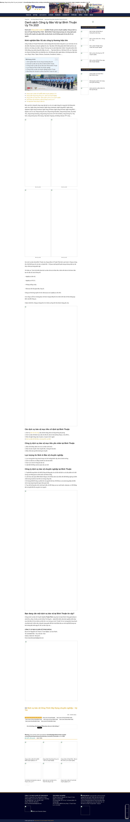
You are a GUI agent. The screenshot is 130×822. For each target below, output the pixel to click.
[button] (103, 15)
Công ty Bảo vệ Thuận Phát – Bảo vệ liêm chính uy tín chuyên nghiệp (43, 97)
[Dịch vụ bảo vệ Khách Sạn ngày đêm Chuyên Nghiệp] (84, 63)
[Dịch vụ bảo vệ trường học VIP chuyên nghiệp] (84, 56)
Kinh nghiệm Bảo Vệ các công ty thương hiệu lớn (40, 62)
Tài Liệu (86, 15)
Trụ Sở (127, 808)
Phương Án (57, 15)
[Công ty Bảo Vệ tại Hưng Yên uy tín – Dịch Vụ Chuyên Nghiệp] (51, 749)
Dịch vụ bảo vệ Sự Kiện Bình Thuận (33, 721)
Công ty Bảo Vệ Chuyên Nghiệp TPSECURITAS (44, 820)
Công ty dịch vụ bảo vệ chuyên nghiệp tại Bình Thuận (41, 69)
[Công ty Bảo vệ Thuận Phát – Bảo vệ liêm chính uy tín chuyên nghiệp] (69, 749)
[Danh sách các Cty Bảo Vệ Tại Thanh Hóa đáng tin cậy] (51, 771)
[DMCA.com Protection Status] (38, 811)
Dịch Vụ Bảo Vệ (42, 15)
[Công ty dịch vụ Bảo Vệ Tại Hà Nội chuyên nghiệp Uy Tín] (69, 771)
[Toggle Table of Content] (55, 59)
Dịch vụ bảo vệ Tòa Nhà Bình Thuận (48, 721)
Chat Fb (127, 816)
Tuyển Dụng (74, 15)
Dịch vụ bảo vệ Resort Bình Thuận (66, 719)
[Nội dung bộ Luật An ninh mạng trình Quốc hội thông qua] (84, 84)
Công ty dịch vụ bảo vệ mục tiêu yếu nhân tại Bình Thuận (42, 65)
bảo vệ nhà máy (34, 432)
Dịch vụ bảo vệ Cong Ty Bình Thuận (51, 719)
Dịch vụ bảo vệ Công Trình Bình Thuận (64, 717)
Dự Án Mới (50, 15)
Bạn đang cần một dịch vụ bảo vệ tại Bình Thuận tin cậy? (42, 71)
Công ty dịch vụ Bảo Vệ (38, 29)
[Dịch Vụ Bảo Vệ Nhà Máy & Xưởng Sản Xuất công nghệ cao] (84, 34)
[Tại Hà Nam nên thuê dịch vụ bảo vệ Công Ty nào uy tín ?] (33, 771)
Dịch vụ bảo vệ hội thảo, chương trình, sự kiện (38, 439)
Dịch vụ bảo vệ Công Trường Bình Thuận (34, 719)
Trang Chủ (28, 15)
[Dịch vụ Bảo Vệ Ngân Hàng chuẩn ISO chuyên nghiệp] (84, 49)
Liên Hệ (91, 15)
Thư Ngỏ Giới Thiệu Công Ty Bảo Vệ (35, 101)
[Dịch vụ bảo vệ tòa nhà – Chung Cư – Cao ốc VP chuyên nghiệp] (84, 41)
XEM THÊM (39, 738)
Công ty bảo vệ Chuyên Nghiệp (49, 717)
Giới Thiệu (35, 15)
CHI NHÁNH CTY (65, 15)
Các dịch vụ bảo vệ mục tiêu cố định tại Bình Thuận (40, 64)
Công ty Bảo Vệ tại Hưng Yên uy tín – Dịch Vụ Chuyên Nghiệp (41, 95)
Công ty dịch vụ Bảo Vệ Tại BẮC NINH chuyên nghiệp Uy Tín (41, 93)
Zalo (127, 812)
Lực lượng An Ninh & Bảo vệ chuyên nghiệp (38, 67)
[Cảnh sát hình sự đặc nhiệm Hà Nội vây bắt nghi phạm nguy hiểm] (84, 91)
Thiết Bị (80, 15)
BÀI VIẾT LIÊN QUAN (30, 738)
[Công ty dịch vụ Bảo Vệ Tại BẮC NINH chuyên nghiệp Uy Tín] (33, 749)
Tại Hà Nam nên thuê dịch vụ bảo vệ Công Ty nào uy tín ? (40, 99)
